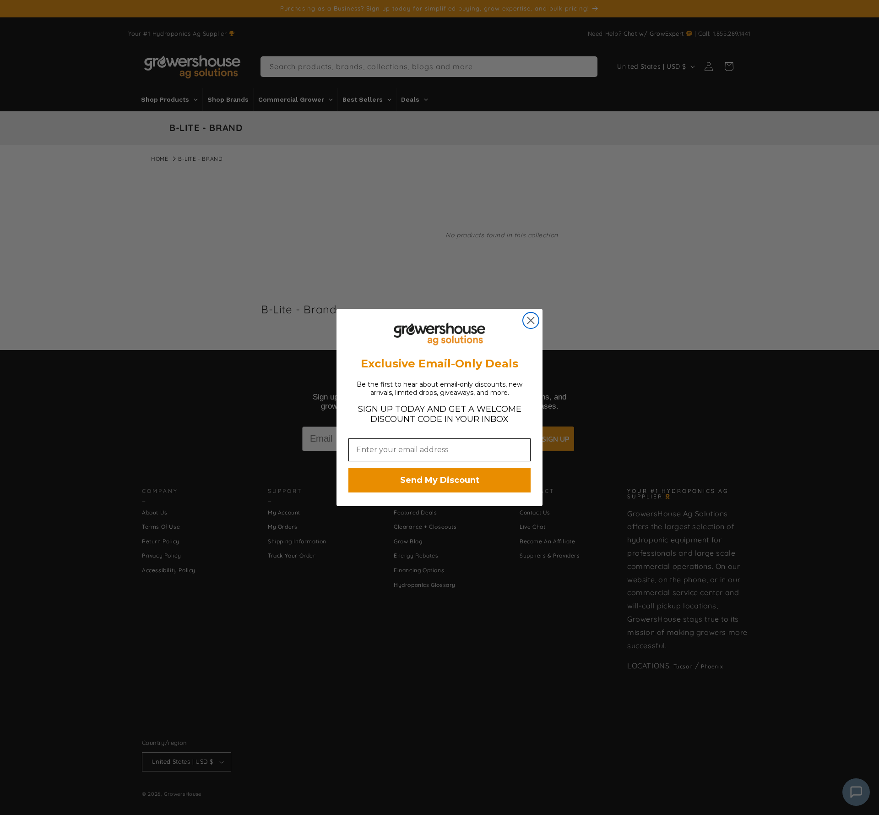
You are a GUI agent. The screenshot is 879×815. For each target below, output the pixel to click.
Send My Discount (439, 480)
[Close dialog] (531, 320)
